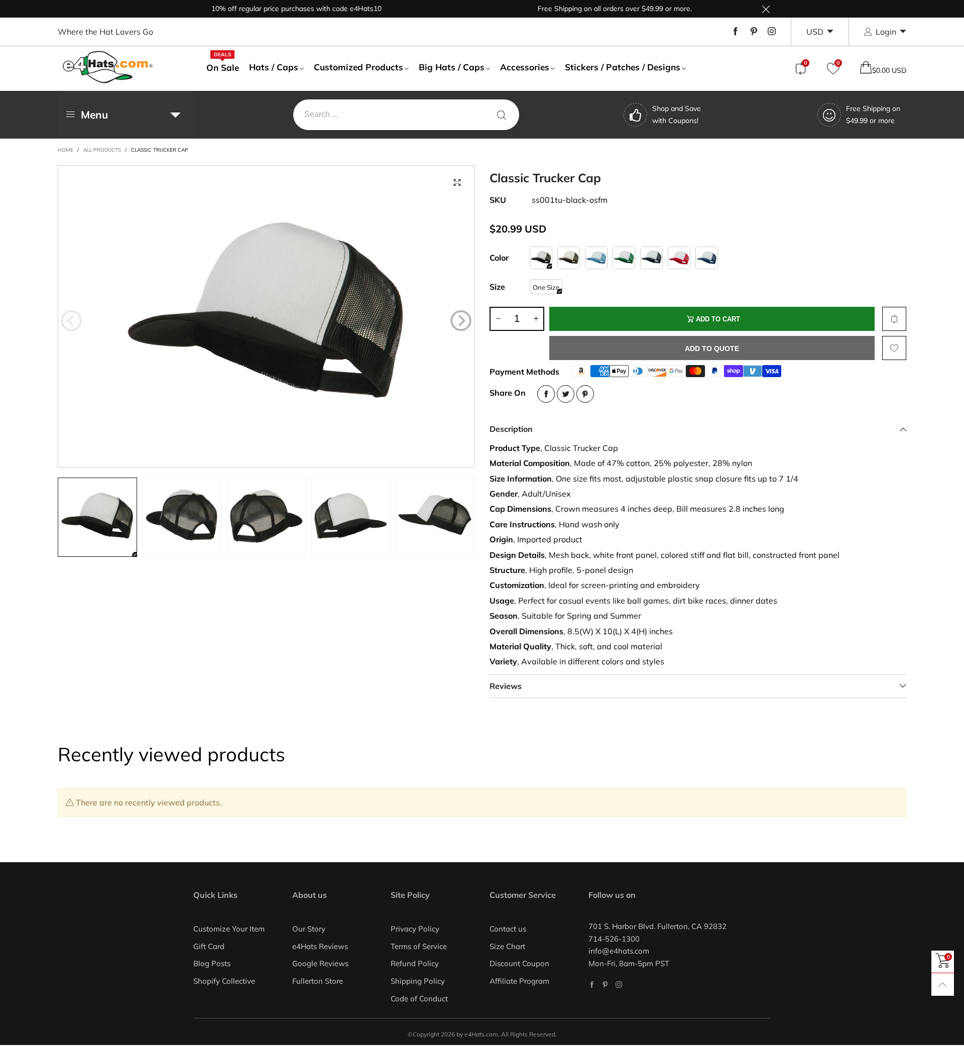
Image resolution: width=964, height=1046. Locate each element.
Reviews (506, 686)
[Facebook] (736, 32)
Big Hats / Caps (452, 67)
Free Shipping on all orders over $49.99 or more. (591, 8)
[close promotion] (765, 9)
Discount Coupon (519, 963)
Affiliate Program (519, 981)
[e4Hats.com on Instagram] (619, 984)
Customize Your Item (229, 929)
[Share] (546, 394)
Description (511, 429)
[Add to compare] (894, 319)
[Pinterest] (754, 32)
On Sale (222, 67)
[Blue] (596, 258)
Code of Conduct (419, 998)
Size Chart (507, 946)
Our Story (308, 929)
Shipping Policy (418, 981)
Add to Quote (712, 348)
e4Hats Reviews (320, 946)
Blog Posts (211, 963)
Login (886, 32)
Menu (94, 114)
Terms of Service (419, 946)
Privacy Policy (415, 929)
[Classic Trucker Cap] (266, 316)
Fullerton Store (317, 981)
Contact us (508, 929)
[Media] (457, 183)
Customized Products (358, 67)
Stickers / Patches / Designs (622, 67)
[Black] (541, 258)
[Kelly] (624, 258)
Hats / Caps (273, 67)
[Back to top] (942, 984)
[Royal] (706, 258)
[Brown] (568, 258)
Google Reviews (320, 963)
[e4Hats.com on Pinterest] (605, 984)
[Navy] (651, 258)
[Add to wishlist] (894, 348)
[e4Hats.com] (108, 67)
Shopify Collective (224, 981)
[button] (71, 321)
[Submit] (501, 114)
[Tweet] (565, 394)
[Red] (679, 258)
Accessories (524, 67)
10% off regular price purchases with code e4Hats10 (273, 8)
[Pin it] (585, 394)
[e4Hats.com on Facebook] (591, 984)
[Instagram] (772, 32)
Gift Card (208, 946)
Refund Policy (415, 963)
